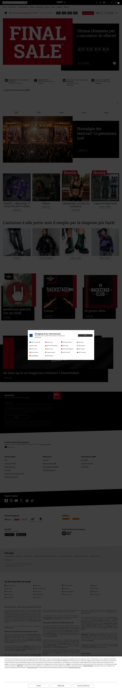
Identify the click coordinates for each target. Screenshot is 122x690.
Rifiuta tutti (61, 685)
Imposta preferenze (83, 686)
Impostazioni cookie (32, 667)
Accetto (38, 685)
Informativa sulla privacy (74, 667)
